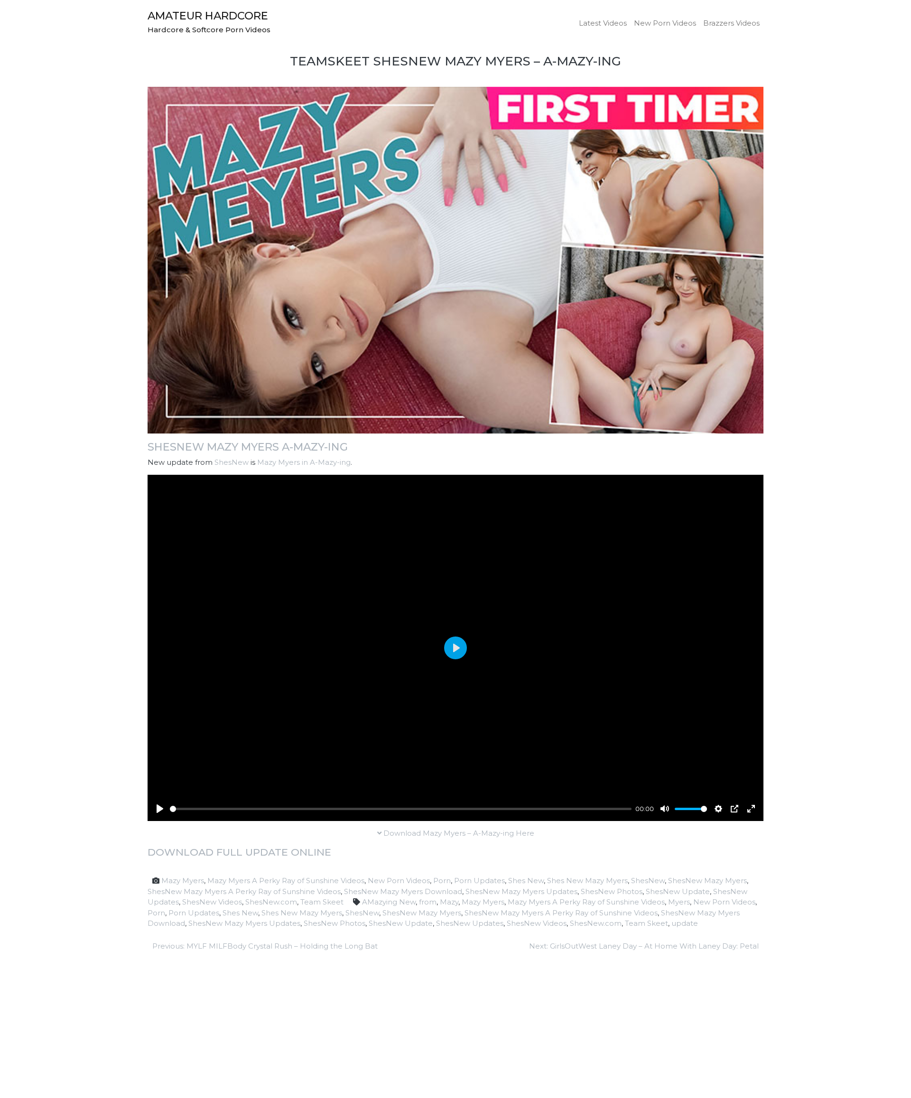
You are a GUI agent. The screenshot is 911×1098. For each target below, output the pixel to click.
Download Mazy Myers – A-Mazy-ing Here (457, 833)
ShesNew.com (271, 901)
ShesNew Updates (469, 923)
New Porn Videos (665, 23)
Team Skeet (322, 901)
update (684, 923)
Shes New (526, 880)
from (428, 901)
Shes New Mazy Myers (587, 880)
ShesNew (231, 462)
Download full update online (239, 852)
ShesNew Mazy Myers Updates (521, 891)
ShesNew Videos (212, 901)
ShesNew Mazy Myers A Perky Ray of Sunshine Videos (244, 891)
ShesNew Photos (611, 891)
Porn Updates (479, 880)
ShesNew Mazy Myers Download (403, 891)
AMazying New (389, 901)
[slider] (401, 808)
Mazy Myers (182, 880)
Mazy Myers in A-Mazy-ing (304, 462)
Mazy (449, 901)
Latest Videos (603, 23)
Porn (442, 880)
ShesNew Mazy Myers (707, 880)
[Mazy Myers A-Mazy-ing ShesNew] (455, 259)
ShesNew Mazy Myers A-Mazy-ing (248, 446)
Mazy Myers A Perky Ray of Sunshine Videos (285, 880)
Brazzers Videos (731, 23)
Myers (679, 901)
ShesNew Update (678, 891)
